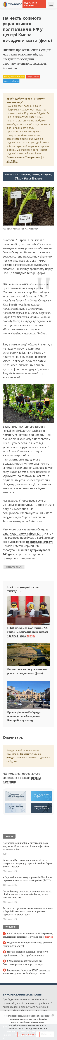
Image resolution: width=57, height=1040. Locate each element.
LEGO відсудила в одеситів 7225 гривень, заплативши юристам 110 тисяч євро (27, 631)
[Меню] (51, 4)
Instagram (45, 174)
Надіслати (35, 9)
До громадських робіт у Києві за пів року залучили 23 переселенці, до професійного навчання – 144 (27, 846)
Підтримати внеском (30, 4)
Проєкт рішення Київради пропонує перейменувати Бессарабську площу (24, 716)
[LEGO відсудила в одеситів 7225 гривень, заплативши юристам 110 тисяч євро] (28, 610)
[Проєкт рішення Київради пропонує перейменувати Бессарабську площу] (28, 695)
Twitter (35, 174)
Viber (18, 178)
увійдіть (11, 757)
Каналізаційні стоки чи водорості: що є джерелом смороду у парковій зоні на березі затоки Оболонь (27, 863)
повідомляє (21, 273)
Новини (36, 77)
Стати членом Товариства (23, 157)
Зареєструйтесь (28, 753)
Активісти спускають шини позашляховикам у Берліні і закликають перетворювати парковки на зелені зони (28, 911)
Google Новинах (33, 178)
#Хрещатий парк (14, 567)
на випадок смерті (39, 542)
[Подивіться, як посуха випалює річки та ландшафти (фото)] (28, 654)
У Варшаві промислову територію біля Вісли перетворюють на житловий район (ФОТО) (27, 879)
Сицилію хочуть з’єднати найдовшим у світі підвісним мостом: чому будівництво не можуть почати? (27, 894)
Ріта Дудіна (14, 81)
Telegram (25, 174)
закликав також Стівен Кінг (23, 533)
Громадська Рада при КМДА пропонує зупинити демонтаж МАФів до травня (26, 972)
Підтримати (50, 9)
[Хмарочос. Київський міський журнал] (12, 4)
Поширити (8, 9)
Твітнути (22, 9)
